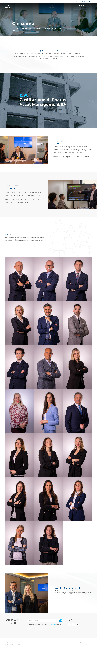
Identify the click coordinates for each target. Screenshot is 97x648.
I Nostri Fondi (65, 5)
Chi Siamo (37, 5)
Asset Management (45, 5)
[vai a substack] (81, 5)
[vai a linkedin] (79, 5)
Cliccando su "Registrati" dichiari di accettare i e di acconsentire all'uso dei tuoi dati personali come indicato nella (45, 625)
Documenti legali (75, 642)
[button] (91, 100)
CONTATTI (76, 1)
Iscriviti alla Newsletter (12, 621)
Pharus (7, 6)
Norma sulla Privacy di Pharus (55, 625)
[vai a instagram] (83, 5)
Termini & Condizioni (51, 624)
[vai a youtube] (84, 5)
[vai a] (69, 624)
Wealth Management (56, 5)
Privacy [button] (85, 644)
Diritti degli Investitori (87, 642)
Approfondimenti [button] (74, 5)
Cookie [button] (90, 644)
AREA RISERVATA (86, 1)
